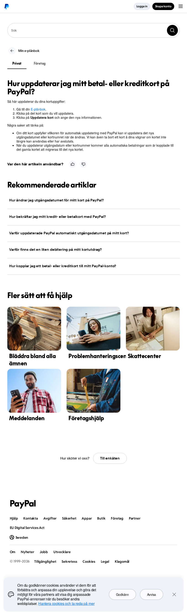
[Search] (172, 30)
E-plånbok (38, 109)
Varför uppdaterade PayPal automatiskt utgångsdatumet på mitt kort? (69, 233)
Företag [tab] (40, 63)
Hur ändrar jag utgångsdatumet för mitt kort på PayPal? (56, 200)
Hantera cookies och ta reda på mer (66, 603)
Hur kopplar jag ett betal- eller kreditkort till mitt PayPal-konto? (62, 266)
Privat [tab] (16, 63)
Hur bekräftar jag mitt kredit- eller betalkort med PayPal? (57, 216)
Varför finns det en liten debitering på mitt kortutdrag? (55, 249)
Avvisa (151, 594)
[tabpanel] (90, 115)
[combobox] (93, 30)
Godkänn (122, 594)
